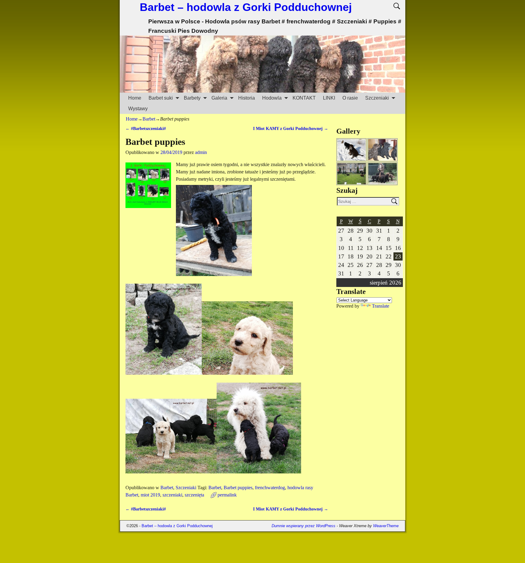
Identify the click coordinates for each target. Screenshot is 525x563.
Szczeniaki (377, 98)
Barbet (148, 118)
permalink (227, 494)
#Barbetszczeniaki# (145, 128)
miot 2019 (150, 494)
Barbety (192, 98)
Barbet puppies (238, 487)
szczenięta (194, 494)
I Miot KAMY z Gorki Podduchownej (290, 128)
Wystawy (138, 108)
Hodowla (272, 98)
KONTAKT (304, 98)
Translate (380, 306)
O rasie (350, 98)
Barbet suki (161, 98)
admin (201, 152)
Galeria (219, 98)
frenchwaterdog (270, 487)
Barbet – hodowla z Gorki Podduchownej (246, 7)
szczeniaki (172, 494)
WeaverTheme (386, 526)
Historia (246, 98)
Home (134, 98)
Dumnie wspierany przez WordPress (303, 526)
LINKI (329, 98)
